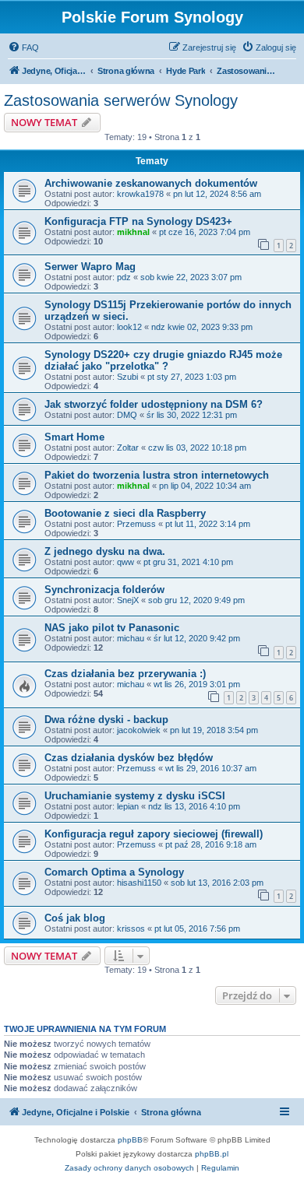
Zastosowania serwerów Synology (121, 100)
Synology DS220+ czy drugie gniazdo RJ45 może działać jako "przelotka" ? (163, 360)
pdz (124, 277)
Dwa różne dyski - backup (106, 719)
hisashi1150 (139, 882)
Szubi (127, 376)
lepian (128, 806)
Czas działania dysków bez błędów (128, 758)
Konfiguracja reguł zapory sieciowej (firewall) (153, 834)
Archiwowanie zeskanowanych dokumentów (150, 183)
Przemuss (136, 523)
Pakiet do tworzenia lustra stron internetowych (156, 475)
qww (125, 562)
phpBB (130, 1140)
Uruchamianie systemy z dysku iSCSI (134, 796)
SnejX (128, 600)
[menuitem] (23, 47)
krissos (131, 928)
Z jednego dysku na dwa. (104, 551)
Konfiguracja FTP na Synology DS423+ (138, 221)
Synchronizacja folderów (104, 589)
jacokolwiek (139, 730)
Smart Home (74, 437)
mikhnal (133, 232)
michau (130, 638)
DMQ (127, 414)
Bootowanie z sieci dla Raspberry (125, 513)
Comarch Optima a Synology (114, 872)
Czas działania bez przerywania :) (125, 673)
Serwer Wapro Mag (90, 266)
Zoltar (128, 447)
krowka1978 (140, 193)
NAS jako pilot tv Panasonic (111, 628)
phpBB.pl (211, 1154)
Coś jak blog (74, 918)
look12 (129, 327)
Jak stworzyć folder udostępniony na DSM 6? (153, 404)
